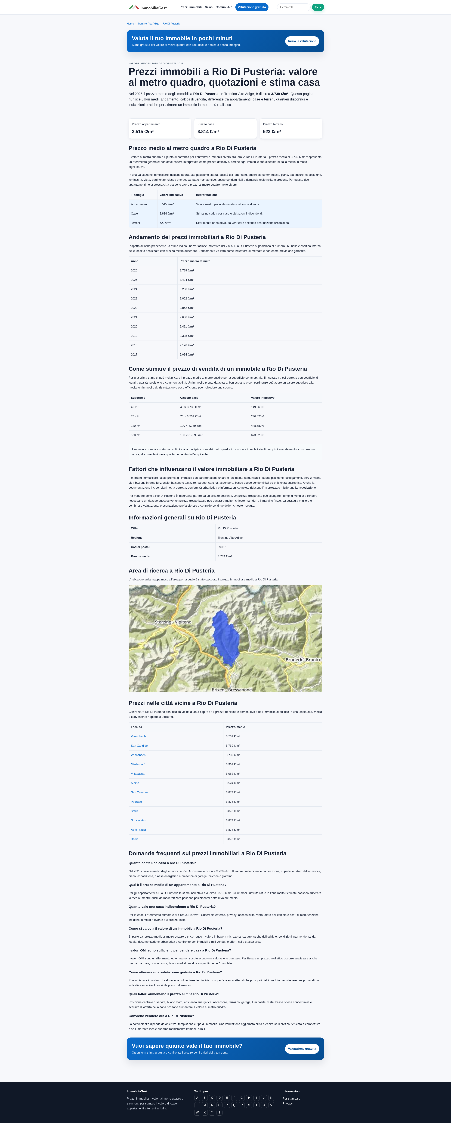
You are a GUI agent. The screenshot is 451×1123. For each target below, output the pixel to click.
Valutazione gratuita (252, 7)
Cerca (318, 7)
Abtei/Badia (138, 829)
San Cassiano (140, 792)
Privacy (288, 1103)
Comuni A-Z (224, 7)
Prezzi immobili (191, 7)
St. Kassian (138, 820)
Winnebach (138, 755)
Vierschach (138, 736)
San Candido (139, 745)
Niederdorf (138, 764)
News (208, 7)
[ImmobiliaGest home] (149, 7)
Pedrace (136, 801)
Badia (134, 839)
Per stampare (291, 1098)
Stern (134, 811)
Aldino (135, 783)
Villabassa (137, 773)
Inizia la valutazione (302, 41)
